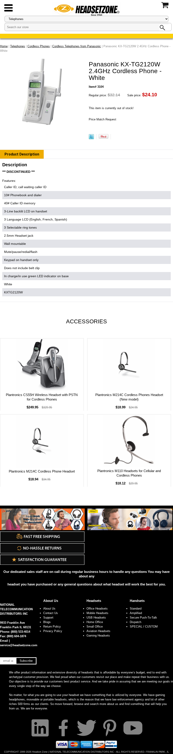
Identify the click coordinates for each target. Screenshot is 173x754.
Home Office (94, 622)
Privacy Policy (52, 631)
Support (48, 617)
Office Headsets (97, 608)
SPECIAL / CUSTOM (144, 626)
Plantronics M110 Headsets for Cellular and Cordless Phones (129, 473)
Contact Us (50, 613)
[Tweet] (91, 138)
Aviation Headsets (98, 631)
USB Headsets (96, 617)
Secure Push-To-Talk (143, 617)
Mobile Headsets (97, 613)
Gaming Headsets (98, 635)
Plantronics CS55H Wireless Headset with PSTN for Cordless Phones (42, 397)
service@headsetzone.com (18, 645)
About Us (50, 601)
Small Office (94, 626)
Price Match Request (102, 119)
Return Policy (52, 626)
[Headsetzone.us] (86, 9)
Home (4, 46)
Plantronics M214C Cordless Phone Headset (42, 471)
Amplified (136, 613)
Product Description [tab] (22, 154)
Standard (135, 608)
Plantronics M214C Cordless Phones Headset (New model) (129, 397)
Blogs (47, 622)
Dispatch (135, 622)
